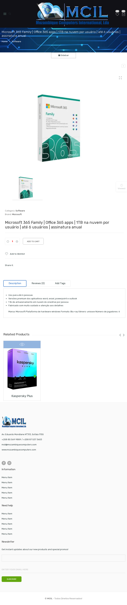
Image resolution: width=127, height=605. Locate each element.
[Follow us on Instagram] (9, 463)
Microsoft (17, 214)
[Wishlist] (117, 16)
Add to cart (33, 241)
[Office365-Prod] (64, 118)
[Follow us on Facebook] (4, 463)
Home (5, 41)
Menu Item (7, 477)
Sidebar (64, 55)
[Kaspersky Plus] (123, 66)
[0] (123, 15)
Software (16, 41)
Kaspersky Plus (22, 396)
